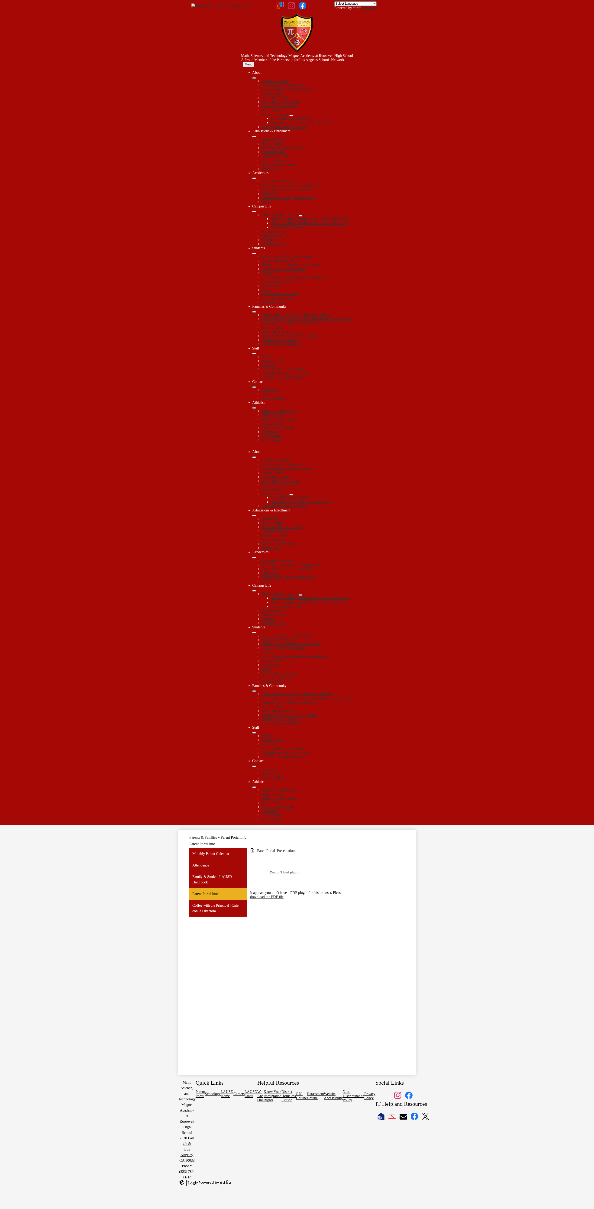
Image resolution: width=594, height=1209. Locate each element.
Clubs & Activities (274, 235)
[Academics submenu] (254, 178)
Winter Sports (271, 440)
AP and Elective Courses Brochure (287, 256)
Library (266, 290)
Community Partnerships (279, 215)
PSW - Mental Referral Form (282, 369)
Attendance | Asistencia (278, 331)
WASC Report (272, 110)
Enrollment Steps (274, 160)
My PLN (268, 365)
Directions (269, 394)
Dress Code (270, 286)
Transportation (272, 327)
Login (188, 1183)
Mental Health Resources (279, 340)
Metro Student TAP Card (279, 294)
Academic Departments (278, 181)
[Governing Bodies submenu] (291, 115)
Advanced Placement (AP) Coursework (290, 185)
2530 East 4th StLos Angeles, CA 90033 (187, 1149)
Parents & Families (203, 837)
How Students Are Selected (281, 148)
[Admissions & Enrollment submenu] (254, 136)
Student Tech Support (277, 281)
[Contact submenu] (254, 387)
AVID (266, 202)
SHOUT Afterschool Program (283, 269)
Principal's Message (275, 81)
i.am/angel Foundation (287, 227)
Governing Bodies (274, 114)
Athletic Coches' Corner (279, 419)
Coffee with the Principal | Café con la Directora (296, 315)
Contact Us (269, 390)
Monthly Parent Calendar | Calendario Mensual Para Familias (306, 319)
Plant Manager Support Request (284, 373)
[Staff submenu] (254, 353)
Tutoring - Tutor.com (276, 298)
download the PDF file (267, 897)
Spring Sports (271, 436)
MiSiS (266, 357)
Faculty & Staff (272, 398)
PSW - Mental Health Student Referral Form (294, 277)
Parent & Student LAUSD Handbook (289, 336)
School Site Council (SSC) (290, 118)
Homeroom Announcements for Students (291, 265)
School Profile (271, 93)
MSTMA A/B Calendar (278, 106)
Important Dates (273, 152)
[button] (254, 457)
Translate (368, 8)
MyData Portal (272, 361)
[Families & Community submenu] (254, 312)
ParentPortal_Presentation (276, 851)
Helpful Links (271, 169)
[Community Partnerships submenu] (300, 216)
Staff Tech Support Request (281, 377)
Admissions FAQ (274, 156)
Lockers (267, 273)
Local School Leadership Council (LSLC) (302, 123)
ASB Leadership (273, 231)
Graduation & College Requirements (288, 198)
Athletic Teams (272, 415)
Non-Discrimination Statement (283, 127)
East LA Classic (273, 423)
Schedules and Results (277, 428)
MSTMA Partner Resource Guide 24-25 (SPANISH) (310, 223)
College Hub (270, 194)
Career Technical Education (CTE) (287, 189)
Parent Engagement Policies (281, 344)
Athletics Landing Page (278, 411)
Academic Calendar (276, 98)
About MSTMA (273, 139)
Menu (248, 64)
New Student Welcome (278, 164)
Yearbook (268, 240)
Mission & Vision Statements (282, 85)
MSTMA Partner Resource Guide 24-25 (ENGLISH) (310, 219)
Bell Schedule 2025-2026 (280, 102)
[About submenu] (254, 78)
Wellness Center (273, 244)
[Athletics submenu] (254, 408)
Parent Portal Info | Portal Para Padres (288, 323)
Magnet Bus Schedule (277, 260)
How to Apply (272, 143)
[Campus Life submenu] (254, 211)
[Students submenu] (254, 253)
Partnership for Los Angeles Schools (288, 89)
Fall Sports (269, 432)
